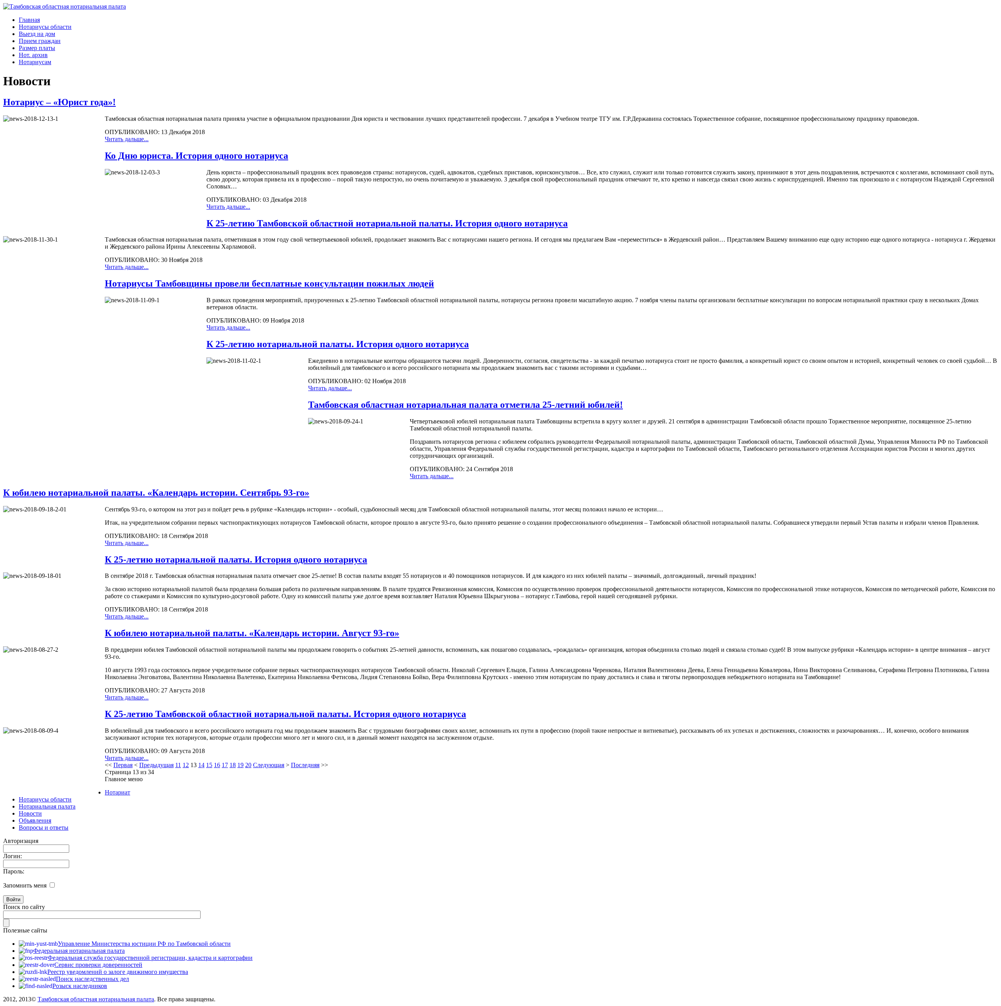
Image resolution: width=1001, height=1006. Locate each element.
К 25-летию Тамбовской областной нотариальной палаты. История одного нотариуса (387, 223)
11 (178, 765)
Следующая (268, 765)
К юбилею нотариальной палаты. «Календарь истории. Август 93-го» (252, 633)
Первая (123, 765)
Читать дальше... (127, 139)
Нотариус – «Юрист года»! (59, 102)
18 (233, 765)
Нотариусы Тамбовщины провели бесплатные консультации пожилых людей (269, 283)
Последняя (305, 765)
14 (201, 765)
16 (217, 765)
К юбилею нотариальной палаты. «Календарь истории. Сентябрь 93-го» (156, 493)
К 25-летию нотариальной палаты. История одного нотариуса (337, 344)
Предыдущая (156, 765)
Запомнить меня (25, 885)
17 (225, 765)
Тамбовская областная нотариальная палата (96, 999)
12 (186, 765)
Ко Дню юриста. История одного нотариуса (196, 156)
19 (240, 765)
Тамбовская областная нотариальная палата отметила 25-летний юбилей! (465, 405)
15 (209, 765)
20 (248, 765)
